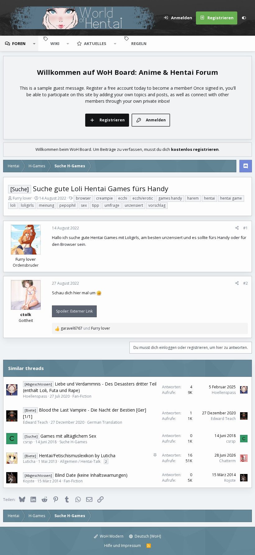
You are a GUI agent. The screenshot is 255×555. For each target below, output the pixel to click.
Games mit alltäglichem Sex (68, 436)
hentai (209, 198)
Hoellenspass (35, 396)
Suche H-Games (73, 441)
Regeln (138, 43)
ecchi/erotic (142, 198)
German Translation (104, 422)
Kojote (29, 481)
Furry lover (22, 198)
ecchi (122, 198)
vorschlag (156, 205)
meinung (46, 205)
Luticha (29, 461)
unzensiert (134, 205)
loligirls (27, 205)
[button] (34, 43)
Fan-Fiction (81, 396)
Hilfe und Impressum (122, 545)
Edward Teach (35, 422)
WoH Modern (111, 536)
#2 (245, 283)
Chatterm (227, 460)
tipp (95, 205)
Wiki (54, 43)
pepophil (67, 205)
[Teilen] (237, 228)
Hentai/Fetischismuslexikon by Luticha (77, 455)
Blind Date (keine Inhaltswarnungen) (91, 475)
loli (13, 205)
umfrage (111, 205)
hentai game (231, 198)
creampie (104, 198)
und (85, 328)
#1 (245, 228)
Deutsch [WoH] (147, 536)
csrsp (28, 441)
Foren (19, 43)
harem (193, 198)
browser (83, 198)
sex (84, 205)
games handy (170, 198)
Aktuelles (95, 43)
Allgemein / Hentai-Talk (80, 461)
